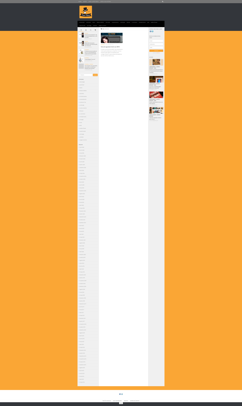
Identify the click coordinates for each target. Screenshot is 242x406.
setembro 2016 (83, 330)
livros (81, 122)
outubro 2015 (82, 361)
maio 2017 (82, 309)
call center (108, 22)
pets (148, 22)
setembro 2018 (83, 286)
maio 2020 (82, 248)
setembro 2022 (83, 190)
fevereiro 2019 (83, 274)
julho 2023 (82, 182)
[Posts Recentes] (81, 30)
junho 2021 (82, 228)
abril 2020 (82, 251)
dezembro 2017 (83, 303)
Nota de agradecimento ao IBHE (110, 47)
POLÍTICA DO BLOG (107, 400)
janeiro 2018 (82, 301)
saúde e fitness (154, 22)
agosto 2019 (82, 260)
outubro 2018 (82, 283)
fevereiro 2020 (83, 254)
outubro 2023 (82, 179)
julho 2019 (82, 263)
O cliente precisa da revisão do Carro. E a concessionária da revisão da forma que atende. (91, 52)
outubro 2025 (82, 158)
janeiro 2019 (82, 277)
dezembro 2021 (83, 216)
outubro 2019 (82, 257)
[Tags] (95, 30)
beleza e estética (100, 22)
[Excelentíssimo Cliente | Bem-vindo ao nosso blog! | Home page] (85, 12)
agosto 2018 (82, 289)
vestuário (95, 25)
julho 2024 (82, 170)
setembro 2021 (83, 222)
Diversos (103, 44)
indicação (81, 119)
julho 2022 (82, 196)
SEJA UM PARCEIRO (117, 400)
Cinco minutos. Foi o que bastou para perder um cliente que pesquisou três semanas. (91, 67)
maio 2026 (82, 153)
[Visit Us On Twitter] (152, 32)
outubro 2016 (82, 327)
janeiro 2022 (82, 214)
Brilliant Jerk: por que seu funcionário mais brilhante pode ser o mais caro (91, 44)
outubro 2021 (82, 219)
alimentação (82, 22)
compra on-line (83, 102)
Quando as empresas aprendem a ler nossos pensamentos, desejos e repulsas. (156, 71)
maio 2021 (82, 231)
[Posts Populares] (86, 30)
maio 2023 (82, 187)
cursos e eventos (83, 108)
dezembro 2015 (83, 356)
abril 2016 (82, 344)
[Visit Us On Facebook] (150, 32)
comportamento (115, 22)
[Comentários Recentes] (90, 30)
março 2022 (82, 208)
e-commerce (134, 22)
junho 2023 (82, 185)
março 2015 (82, 382)
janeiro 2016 (82, 353)
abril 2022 (82, 205)
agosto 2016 (82, 332)
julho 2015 (82, 370)
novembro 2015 (83, 359)
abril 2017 (82, 312)
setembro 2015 (83, 364)
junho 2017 (82, 306)
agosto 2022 (82, 193)
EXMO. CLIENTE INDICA (94, 1)
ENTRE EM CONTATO (134, 400)
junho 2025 (82, 161)
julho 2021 (82, 225)
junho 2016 (82, 338)
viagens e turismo (102, 25)
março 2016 (82, 347)
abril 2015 (82, 379)
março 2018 (82, 295)
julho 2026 (82, 147)
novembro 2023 (83, 176)
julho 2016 (82, 335)
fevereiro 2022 (83, 211)
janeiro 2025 (82, 164)
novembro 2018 (83, 280)
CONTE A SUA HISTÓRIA (105, 1)
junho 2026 (82, 150)
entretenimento (142, 22)
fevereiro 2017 (83, 318)
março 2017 (82, 315)
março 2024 (82, 173)
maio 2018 (82, 292)
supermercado (82, 25)
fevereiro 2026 (83, 156)
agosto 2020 (82, 243)
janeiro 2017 (82, 321)
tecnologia (89, 25)
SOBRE (79, 1)
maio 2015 (82, 376)
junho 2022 (82, 199)
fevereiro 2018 (83, 298)
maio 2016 (82, 341)
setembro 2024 (83, 167)
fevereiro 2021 (83, 240)
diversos (128, 22)
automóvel (88, 22)
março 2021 (82, 237)
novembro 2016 (83, 324)
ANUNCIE (126, 400)
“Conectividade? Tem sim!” (90, 59)
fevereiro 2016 (83, 350)
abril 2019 (82, 269)
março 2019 (82, 272)
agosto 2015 (82, 367)
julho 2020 (82, 245)
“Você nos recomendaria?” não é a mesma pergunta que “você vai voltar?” (91, 36)
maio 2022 (82, 202)
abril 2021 (82, 234)
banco (94, 22)
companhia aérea (83, 96)
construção (122, 22)
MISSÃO (85, 1)
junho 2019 (82, 266)
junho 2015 (82, 373)
